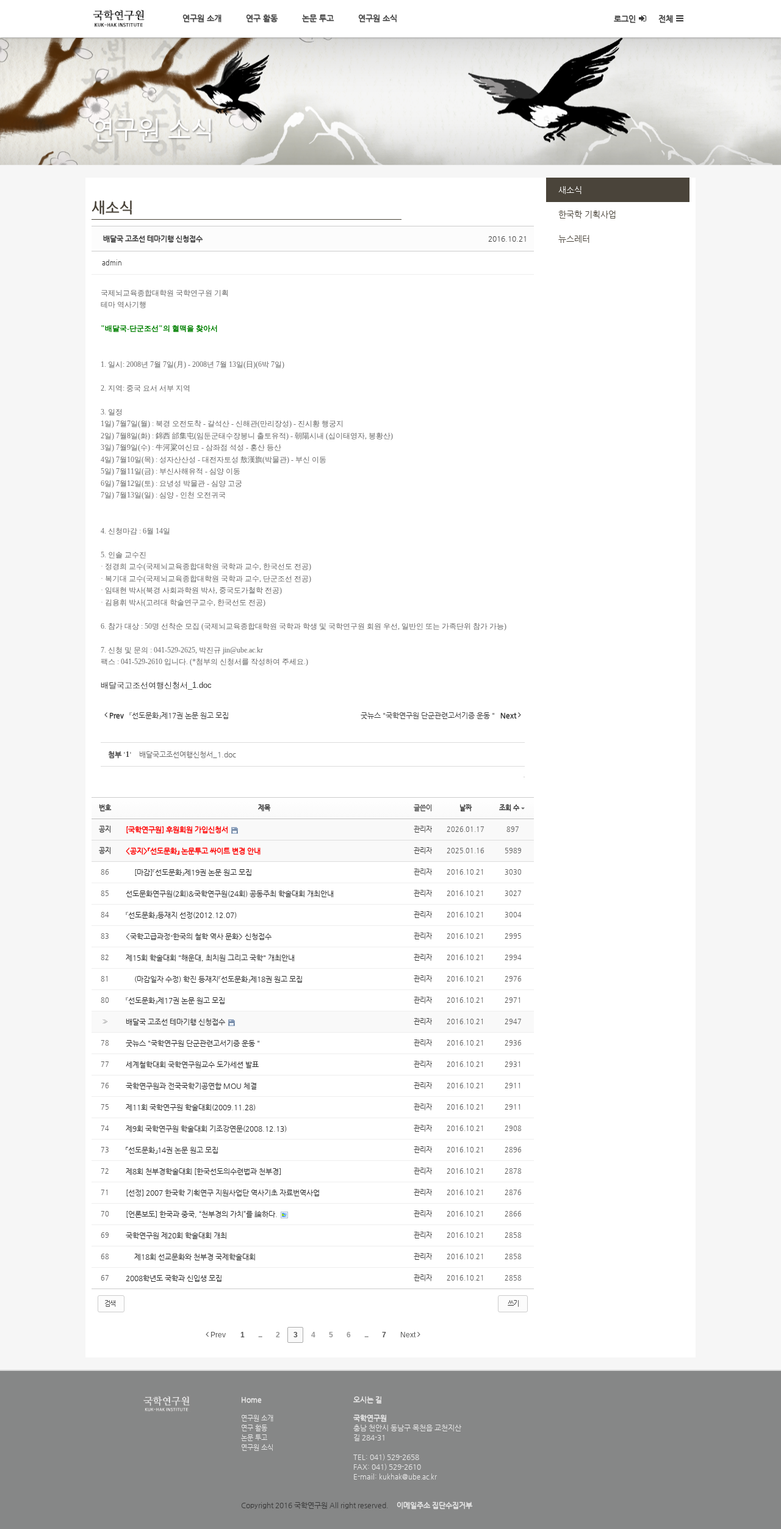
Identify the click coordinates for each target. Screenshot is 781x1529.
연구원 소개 (201, 18)
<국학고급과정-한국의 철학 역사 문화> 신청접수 (199, 936)
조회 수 (509, 808)
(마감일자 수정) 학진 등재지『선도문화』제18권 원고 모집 (214, 979)
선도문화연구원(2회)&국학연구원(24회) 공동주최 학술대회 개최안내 (230, 893)
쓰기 (513, 1303)
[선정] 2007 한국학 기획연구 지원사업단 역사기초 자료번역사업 (223, 1192)
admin (112, 263)
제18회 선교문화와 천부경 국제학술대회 (191, 1256)
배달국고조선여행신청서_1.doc (156, 685)
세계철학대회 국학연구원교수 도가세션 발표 (192, 1064)
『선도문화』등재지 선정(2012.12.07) (181, 915)
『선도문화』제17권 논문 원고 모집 (175, 1000)
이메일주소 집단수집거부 (434, 1505)
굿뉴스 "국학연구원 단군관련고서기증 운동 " (193, 1043)
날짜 (465, 808)
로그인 (625, 18)
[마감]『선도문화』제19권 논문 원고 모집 (189, 872)
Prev (217, 1335)
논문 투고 (318, 18)
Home (251, 1399)
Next (408, 1335)
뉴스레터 (574, 239)
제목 (264, 808)
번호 (105, 808)
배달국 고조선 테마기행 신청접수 (153, 238)
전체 (665, 18)
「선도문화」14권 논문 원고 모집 (172, 1150)
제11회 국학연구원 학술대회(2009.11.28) (191, 1107)
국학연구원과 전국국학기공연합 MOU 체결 (191, 1086)
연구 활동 (262, 18)
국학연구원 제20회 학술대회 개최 (176, 1235)
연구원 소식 (377, 18)
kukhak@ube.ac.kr (407, 1476)
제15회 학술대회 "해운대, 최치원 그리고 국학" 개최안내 (210, 957)
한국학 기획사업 (587, 214)
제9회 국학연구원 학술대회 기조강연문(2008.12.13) (206, 1128)
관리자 (423, 829)
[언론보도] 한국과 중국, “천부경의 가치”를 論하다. (202, 1214)
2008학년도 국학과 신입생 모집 (174, 1278)
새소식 (570, 190)
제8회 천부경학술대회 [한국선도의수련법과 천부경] (203, 1171)
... (260, 1335)
